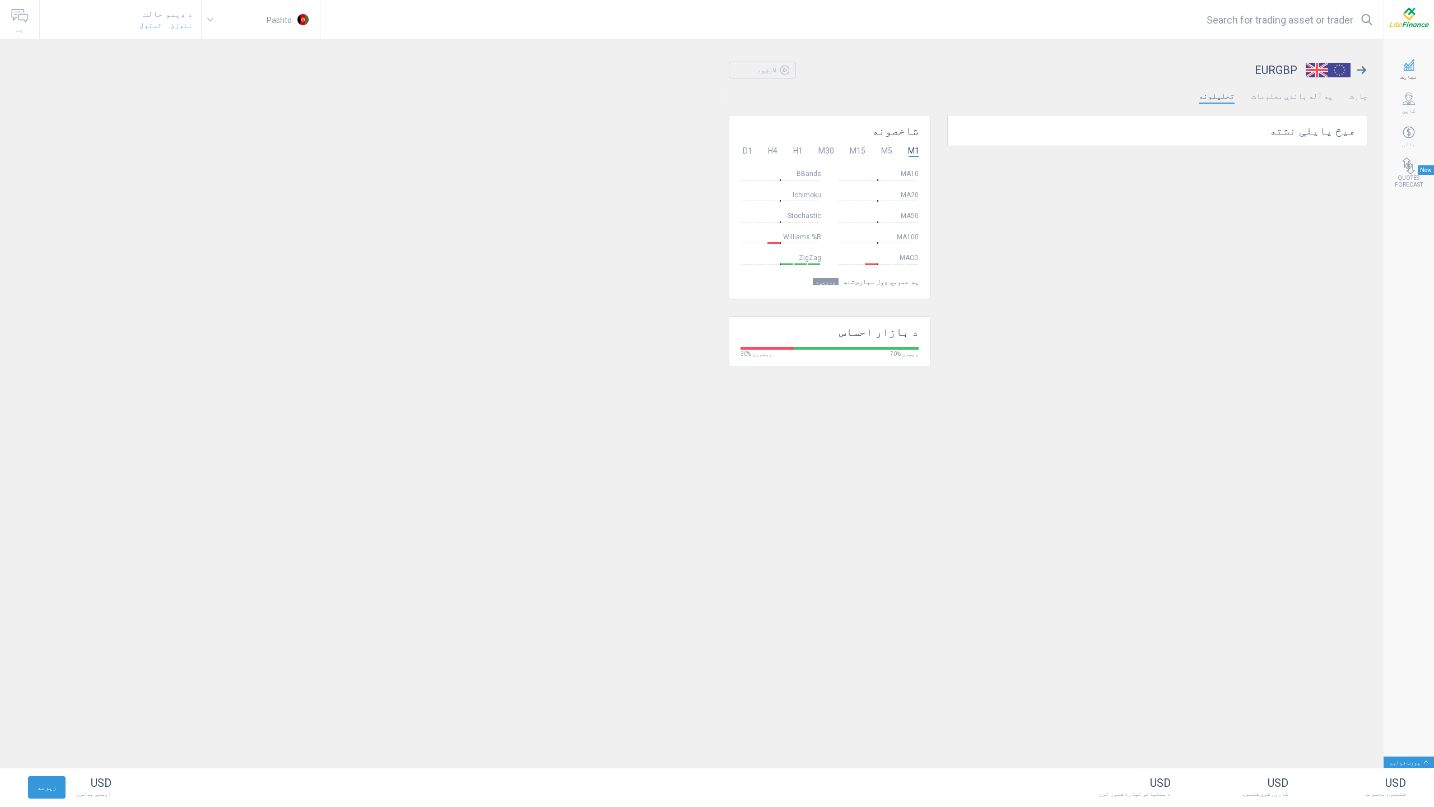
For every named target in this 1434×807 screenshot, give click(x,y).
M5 (886, 150)
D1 (747, 150)
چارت (1358, 95)
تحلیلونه (1217, 95)
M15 (857, 150)
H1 (798, 150)
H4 (772, 150)
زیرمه (47, 787)
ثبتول (150, 25)
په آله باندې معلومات (1292, 95)
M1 (913, 150)
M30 (826, 150)
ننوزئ (181, 25)
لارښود (767, 70)
